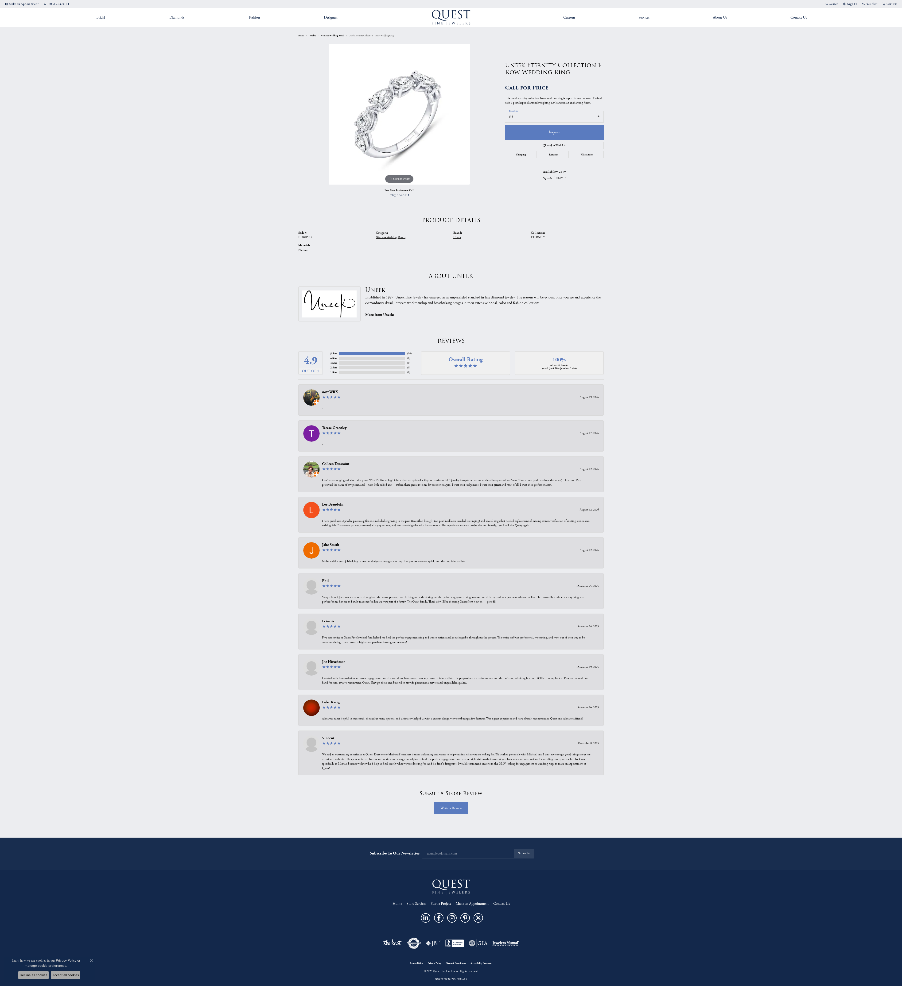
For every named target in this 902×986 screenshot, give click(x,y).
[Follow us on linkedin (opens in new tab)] (425, 918)
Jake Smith (330, 545)
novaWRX (330, 392)
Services (643, 17)
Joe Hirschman (334, 662)
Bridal (100, 17)
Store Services (416, 903)
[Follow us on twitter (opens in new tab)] (478, 918)
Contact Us (798, 17)
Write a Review (451, 808)
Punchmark (459, 979)
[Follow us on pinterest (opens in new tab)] (465, 918)
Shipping (521, 154)
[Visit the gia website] (478, 943)
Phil (325, 581)
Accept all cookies (65, 975)
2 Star (333, 367)
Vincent (328, 738)
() (409, 353)
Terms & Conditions (456, 963)
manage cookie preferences (45, 965)
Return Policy (416, 963)
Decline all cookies (33, 975)
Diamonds (176, 17)
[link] (22, 4)
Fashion (254, 17)
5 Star (333, 353)
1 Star (333, 372)
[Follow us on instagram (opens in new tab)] (452, 918)
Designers (331, 17)
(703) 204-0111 (399, 195)
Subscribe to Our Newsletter (395, 853)
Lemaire (328, 621)
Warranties (587, 154)
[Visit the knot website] (392, 943)
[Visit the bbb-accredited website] (454, 943)
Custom (569, 17)
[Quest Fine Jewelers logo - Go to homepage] (451, 17)
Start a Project (441, 903)
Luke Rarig (331, 702)
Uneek (457, 237)
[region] (399, 114)
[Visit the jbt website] (433, 943)
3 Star (333, 363)
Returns (553, 154)
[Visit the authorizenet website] (414, 943)
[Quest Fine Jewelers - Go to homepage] (451, 886)
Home (301, 35)
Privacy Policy (434, 963)
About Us (720, 17)
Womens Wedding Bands (332, 35)
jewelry (312, 35)
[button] (831, 4)
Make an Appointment (472, 903)
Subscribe (524, 853)
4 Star (333, 358)
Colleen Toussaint (335, 464)
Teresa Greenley (334, 428)
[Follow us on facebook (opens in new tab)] (438, 918)
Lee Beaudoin (332, 504)
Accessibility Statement (481, 963)
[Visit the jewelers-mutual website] (505, 943)
